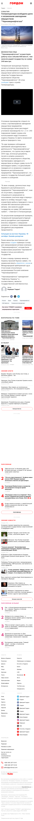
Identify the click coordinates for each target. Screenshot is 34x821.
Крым (9, 300)
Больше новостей (17, 599)
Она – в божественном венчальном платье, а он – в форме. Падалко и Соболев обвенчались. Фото (19, 609)
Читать (28, 308)
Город (3, 693)
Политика (12, 339)
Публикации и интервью (24, 661)
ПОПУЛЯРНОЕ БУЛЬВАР (10, 603)
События (9, 8)
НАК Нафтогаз (5, 303)
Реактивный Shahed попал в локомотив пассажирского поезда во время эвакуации (17, 487)
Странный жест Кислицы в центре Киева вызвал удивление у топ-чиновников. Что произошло (10, 359)
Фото (18, 677)
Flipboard (22, 723)
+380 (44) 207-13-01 (10, 762)
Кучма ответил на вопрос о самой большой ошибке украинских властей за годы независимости (18, 505)
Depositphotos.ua (26, 787)
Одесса (3, 702)
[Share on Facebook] (11, 296)
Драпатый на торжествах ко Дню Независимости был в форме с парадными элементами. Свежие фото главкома (18, 635)
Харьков (3, 707)
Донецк (3, 704)
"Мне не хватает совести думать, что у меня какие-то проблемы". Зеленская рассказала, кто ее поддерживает (19, 626)
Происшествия (5, 680)
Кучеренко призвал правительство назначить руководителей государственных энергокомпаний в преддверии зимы (16, 526)
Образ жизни (5, 677)
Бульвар (5, 343)
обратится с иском (23, 263)
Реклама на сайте (6, 746)
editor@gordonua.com (10, 767)
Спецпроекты (21, 688)
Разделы (19, 655)
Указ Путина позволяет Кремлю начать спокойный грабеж (19, 540)
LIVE (18, 672)
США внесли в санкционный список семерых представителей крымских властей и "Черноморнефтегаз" (9, 334)
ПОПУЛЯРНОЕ (6, 464)
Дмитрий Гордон (24, 696)
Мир (2, 666)
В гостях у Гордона (22, 663)
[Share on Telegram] (18, 296)
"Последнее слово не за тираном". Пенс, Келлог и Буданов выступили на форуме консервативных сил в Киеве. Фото (18, 496)
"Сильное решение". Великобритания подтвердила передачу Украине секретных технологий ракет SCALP (15, 548)
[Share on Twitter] (15, 296)
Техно (3, 675)
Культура (3, 672)
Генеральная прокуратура (18, 303)
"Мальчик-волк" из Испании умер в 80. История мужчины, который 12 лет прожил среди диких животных (18, 470)
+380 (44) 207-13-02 (10, 765)
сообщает (5, 82)
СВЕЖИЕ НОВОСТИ (8, 520)
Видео (18, 680)
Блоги (18, 666)
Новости (3, 655)
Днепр (3, 710)
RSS (21, 726)
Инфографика (5, 683)
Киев (2, 696)
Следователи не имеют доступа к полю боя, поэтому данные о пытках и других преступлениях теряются (16, 395)
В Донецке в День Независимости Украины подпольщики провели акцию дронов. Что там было (15, 556)
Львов (3, 699)
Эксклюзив (20, 675)
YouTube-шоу (21, 686)
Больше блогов (17, 408)
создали (13, 243)
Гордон (3, 8)
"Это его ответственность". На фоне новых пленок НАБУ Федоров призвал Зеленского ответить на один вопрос (18, 479)
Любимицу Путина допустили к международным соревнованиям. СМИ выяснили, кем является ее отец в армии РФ (16, 563)
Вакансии (4, 741)
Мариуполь (4, 713)
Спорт (3, 669)
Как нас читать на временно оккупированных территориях (6, 754)
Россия (4, 300)
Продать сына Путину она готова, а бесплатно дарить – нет (15, 374)
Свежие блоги (7, 371)
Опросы (19, 683)
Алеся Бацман (24, 717)
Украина (15, 300)
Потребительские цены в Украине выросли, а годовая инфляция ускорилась (15, 402)
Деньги (31, 338)
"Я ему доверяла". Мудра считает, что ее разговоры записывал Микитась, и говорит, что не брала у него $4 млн (20, 571)
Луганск (3, 716)
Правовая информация (7, 749)
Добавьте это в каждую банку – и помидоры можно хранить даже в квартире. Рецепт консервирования (18, 617)
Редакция (4, 743)
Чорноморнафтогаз (24, 300)
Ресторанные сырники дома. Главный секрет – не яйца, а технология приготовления (16, 644)
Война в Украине (6, 658)
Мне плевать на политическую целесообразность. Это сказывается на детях (15, 387)
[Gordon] (16, 3)
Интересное (4, 686)
